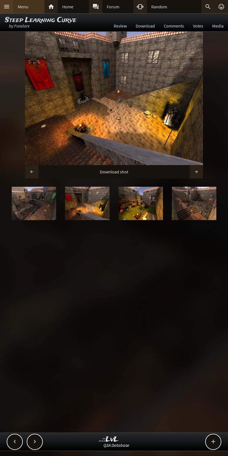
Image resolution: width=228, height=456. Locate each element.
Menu (23, 6)
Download (145, 26)
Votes (198, 26)
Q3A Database (116, 445)
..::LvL (109, 439)
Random (159, 6)
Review (120, 26)
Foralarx (21, 26)
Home (67, 6)
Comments (174, 26)
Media (218, 26)
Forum (113, 6)
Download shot (114, 172)
